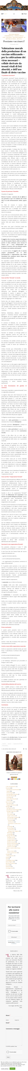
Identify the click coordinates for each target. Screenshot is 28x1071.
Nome (8, 1015)
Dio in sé (9, 812)
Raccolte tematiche (10, 863)
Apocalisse (9, 803)
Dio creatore (10, 814)
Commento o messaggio (13, 1029)
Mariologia (10, 832)
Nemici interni (10, 851)
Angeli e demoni (11, 815)
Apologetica (9, 808)
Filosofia (8, 788)
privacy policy (11, 942)
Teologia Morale (18, 37)
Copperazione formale (17, 743)
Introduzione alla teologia (13, 809)
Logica (8, 791)
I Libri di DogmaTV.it (11, 786)
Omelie (7, 857)
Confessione (11, 822)
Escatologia (10, 834)
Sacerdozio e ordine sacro (14, 823)
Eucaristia (10, 820)
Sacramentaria (10, 819)
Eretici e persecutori (12, 852)
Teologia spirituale (11, 845)
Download (8, 866)
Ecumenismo (11, 829)
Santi (7, 858)
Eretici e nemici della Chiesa (13, 848)
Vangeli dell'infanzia (11, 805)
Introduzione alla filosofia (13, 789)
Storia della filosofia (11, 799)
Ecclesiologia (10, 828)
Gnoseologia (10, 792)
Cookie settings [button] (5, 1068)
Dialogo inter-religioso (13, 831)
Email (8, 1023)
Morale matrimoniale (12, 843)
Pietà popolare (10, 855)
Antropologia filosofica (12, 794)
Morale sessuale (11, 842)
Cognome (17, 1020)
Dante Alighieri (9, 862)
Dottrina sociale (11, 846)
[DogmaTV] (5, 14)
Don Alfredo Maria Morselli (9, 749)
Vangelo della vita (11, 840)
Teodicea (9, 800)
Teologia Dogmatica (11, 811)
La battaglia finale (10, 860)
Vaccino (9, 743)
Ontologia (9, 797)
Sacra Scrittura (9, 802)
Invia (8, 1057)
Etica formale (5, 745)
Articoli (19, 39)
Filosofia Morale (11, 795)
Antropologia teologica (12, 817)
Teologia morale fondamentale (11, 838)
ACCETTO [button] (12, 1068)
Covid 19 (4, 743)
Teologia (9, 37)
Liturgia (8, 854)
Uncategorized (9, 868)
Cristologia (9, 826)
